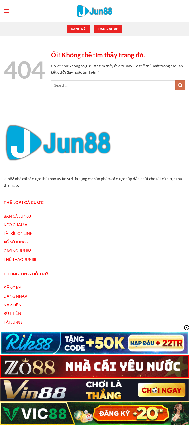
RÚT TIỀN (12, 313)
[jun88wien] (94, 11)
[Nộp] (180, 85)
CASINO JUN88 (17, 250)
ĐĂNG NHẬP (15, 296)
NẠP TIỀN (13, 304)
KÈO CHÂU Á (15, 224)
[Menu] (7, 11)
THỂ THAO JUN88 (20, 259)
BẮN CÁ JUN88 (17, 216)
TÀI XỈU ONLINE (18, 233)
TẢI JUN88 (13, 322)
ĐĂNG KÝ (12, 287)
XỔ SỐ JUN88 (16, 241)
